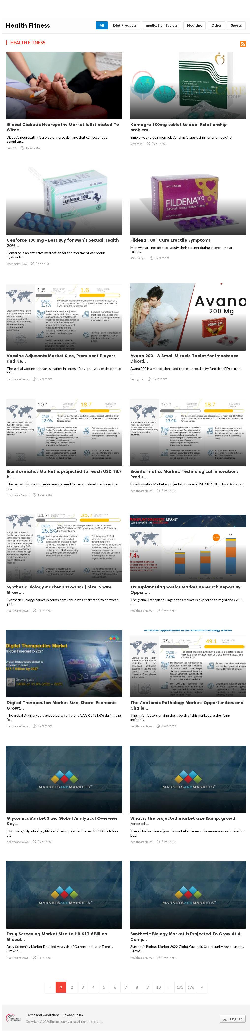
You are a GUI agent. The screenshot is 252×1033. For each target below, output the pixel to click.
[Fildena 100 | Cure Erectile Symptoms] (188, 222)
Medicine (194, 25)
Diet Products (125, 25)
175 (180, 987)
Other (216, 25)
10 (158, 987)
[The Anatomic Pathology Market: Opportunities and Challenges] (188, 684)
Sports (236, 25)
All (102, 25)
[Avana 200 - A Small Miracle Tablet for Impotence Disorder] (188, 337)
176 (191, 987)
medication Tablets (162, 25)
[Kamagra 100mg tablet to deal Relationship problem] (188, 106)
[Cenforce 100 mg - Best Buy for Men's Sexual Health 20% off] (64, 222)
